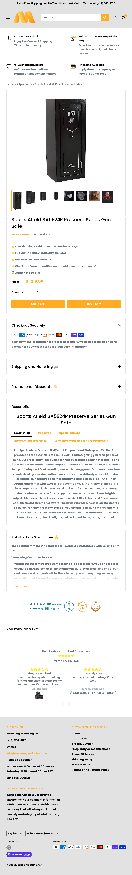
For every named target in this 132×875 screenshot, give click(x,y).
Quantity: (17, 292)
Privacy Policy (81, 764)
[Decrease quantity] (29, 292)
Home (10, 84)
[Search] (105, 17)
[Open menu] (8, 17)
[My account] (116, 17)
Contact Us (79, 738)
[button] (63, 704)
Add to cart (38, 304)
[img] (66, 656)
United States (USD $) (40, 833)
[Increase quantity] (46, 292)
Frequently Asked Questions (91, 749)
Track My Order (82, 744)
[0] (123, 17)
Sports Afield (20, 234)
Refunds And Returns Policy (90, 770)
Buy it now (94, 304)
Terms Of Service (83, 754)
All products (24, 84)
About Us (78, 733)
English (12, 833)
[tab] (21, 433)
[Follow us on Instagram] (8, 847)
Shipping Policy (82, 759)
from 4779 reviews (66, 661)
